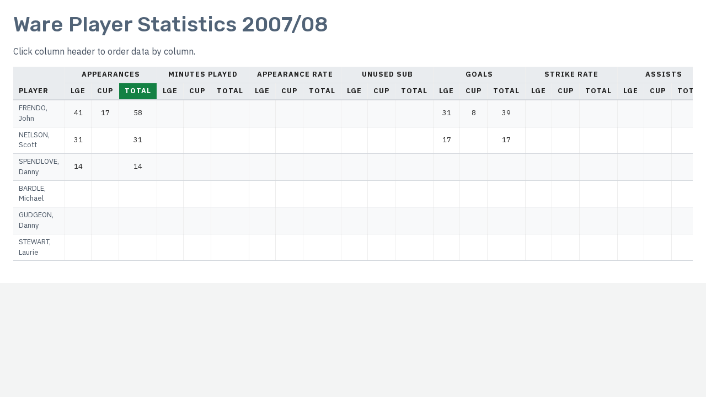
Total (138, 90)
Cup (105, 90)
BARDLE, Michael (32, 193)
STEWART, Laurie (35, 247)
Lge (78, 90)
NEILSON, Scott (34, 140)
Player (34, 90)
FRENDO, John (33, 113)
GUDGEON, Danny (36, 220)
